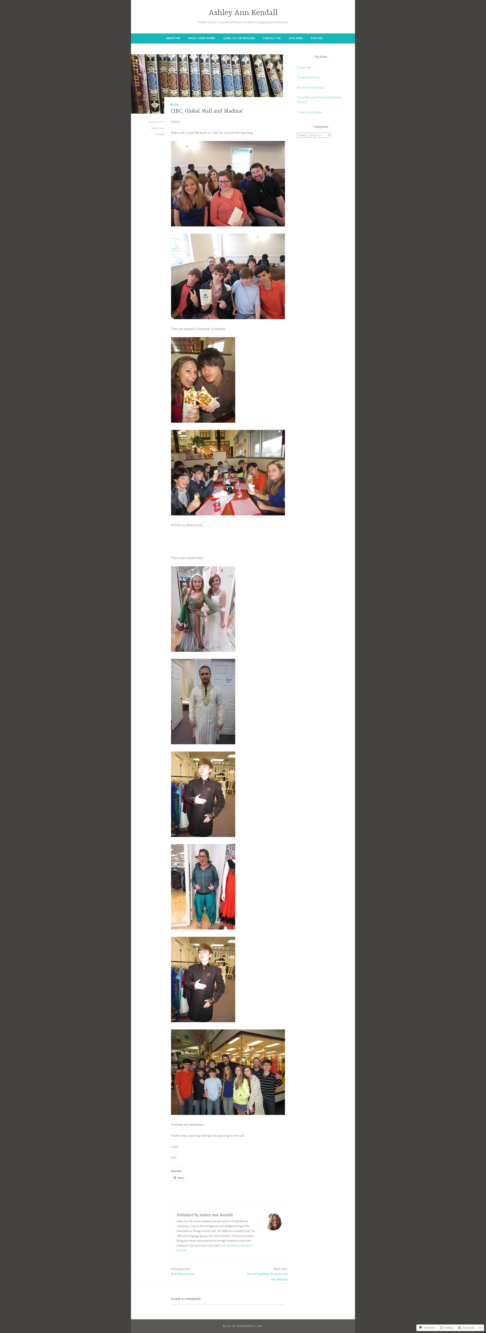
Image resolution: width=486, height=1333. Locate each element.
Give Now (296, 38)
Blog (174, 104)
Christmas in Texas (308, 77)
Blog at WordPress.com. (243, 1326)
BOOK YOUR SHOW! (202, 38)
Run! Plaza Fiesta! (182, 1271)
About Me (173, 38)
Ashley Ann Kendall (243, 13)
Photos (317, 38)
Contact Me (272, 38)
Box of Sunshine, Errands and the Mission (267, 1274)
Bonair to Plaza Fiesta (310, 87)
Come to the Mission (239, 38)
